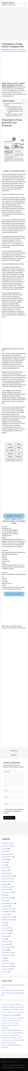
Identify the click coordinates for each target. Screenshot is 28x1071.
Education (4, 870)
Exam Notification (19, 1012)
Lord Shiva (15, 1023)
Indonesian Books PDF (8, 903)
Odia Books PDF (6, 928)
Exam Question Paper (8, 1015)
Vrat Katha (5, 971)
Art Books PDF (11, 1004)
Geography (5, 884)
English (9, 1012)
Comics (4, 862)
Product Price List (18, 1033)
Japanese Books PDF (7, 909)
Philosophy (5, 936)
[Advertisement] (14, 26)
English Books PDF (16, 49)
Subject (4, 960)
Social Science (12, 1037)
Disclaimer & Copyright (8, 1067)
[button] (19, 3)
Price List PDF (5, 941)
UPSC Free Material (7, 1045)
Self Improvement (7, 952)
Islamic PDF (18, 1020)
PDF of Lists (5, 933)
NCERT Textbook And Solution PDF (11, 51)
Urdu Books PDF (6, 969)
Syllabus (13, 1042)
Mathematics (5, 1028)
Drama (3, 865)
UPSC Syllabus (16, 1045)
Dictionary (21, 1009)
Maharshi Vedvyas (6, 1025)
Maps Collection (14, 1025)
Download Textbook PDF (14, 516)
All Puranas (4, 1004)
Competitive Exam (7, 1009)
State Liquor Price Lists (7, 1040)
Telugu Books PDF (7, 966)
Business (18, 1007)
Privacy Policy (21, 1065)
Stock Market (16, 1040)
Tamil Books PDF (6, 963)
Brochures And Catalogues (8, 1007)
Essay (13, 1012)
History (4, 900)
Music (3, 922)
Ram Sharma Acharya (14, 1035)
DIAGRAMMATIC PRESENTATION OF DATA (15, 112)
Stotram (22, 1040)
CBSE (23, 49)
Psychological (5, 944)
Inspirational (5, 906)
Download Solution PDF (14, 594)
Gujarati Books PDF (7, 892)
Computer (15, 1009)
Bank (17, 1004)
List (12, 1023)
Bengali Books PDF (7, 857)
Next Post (14, 755)
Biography (4, 859)
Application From (6, 843)
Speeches (19, 1037)
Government (5, 889)
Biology (20, 1004)
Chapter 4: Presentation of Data (13, 106)
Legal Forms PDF (6, 1023)
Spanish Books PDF (7, 955)
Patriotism (4, 1032)
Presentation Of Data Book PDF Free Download (13, 104)
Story (3, 958)
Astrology (4, 848)
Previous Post (14, 750)
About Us (6, 1065)
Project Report (5, 1035)
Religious (4, 950)
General (17, 1015)
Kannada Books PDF (7, 911)
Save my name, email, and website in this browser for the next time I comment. (13, 811)
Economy (4, 867)
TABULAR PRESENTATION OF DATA (15, 109)
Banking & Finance (7, 854)
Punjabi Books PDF (7, 947)
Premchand (9, 1032)
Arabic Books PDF (6, 846)
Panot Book (7, 2)
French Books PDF (7, 881)
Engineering (5, 873)
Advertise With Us (21, 1067)
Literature (4, 914)
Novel (3, 925)
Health (3, 895)
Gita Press (5, 1018)
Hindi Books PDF (6, 898)
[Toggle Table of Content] (23, 101)
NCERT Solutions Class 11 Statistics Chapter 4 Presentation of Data (14, 115)
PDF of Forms (5, 930)
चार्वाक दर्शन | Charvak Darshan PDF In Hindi (13, 990)
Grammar (4, 1020)
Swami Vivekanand (6, 1042)
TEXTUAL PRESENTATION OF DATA (15, 108)
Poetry (3, 939)
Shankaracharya (5, 1037)
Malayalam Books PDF (8, 917)
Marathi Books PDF (7, 919)
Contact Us (13, 1065)
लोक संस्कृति (4, 1047)
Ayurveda (4, 851)
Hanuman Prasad (11, 1020)
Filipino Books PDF (7, 878)
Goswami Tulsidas (12, 1018)
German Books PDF (7, 887)
